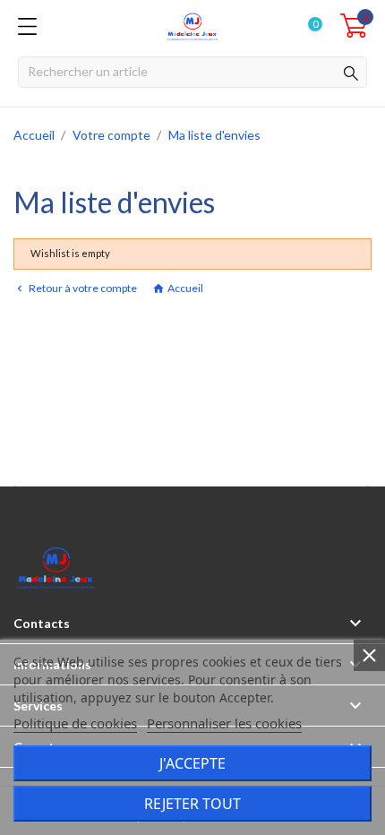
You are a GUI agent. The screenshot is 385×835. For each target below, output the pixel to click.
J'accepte (192, 763)
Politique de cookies (75, 723)
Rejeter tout (192, 803)
